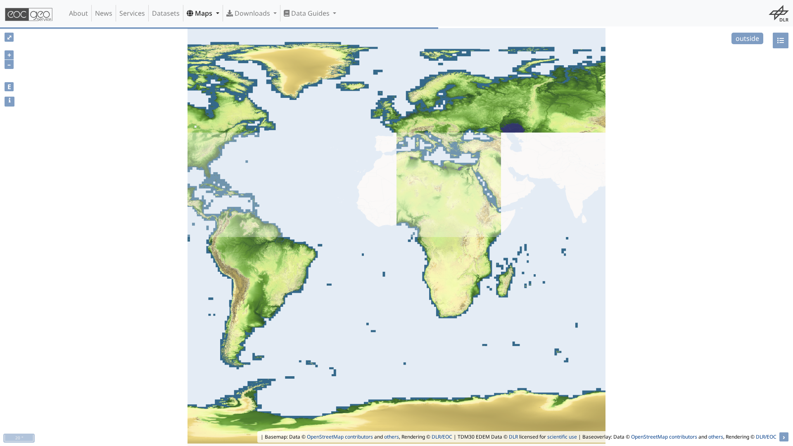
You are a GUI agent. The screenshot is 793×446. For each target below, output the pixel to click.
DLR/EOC (442, 436)
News (103, 13)
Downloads (252, 13)
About (78, 13)
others (391, 436)
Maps (203, 13)
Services (132, 13)
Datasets (166, 13)
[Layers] (780, 40)
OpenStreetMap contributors (340, 436)
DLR (513, 436)
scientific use (562, 436)
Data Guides (310, 13)
